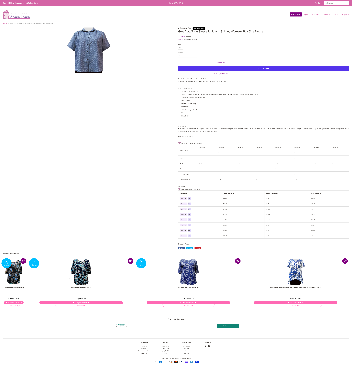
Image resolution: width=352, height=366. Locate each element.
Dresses (326, 14)
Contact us (144, 348)
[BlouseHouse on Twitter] (206, 346)
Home (5, 23)
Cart (319, 3)
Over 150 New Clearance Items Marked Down (20, 3)
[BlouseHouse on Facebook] (209, 346)
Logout (165, 353)
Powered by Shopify (185, 358)
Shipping (180, 40)
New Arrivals (295, 14)
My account (165, 346)
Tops (305, 14)
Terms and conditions (144, 351)
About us (144, 346)
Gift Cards (186, 353)
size (179, 44)
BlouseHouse (175, 358)
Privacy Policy (144, 353)
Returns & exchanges (186, 351)
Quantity (181, 52)
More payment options (221, 74)
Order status (165, 348)
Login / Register (165, 351)
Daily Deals (345, 14)
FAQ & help (186, 346)
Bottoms (315, 14)
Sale (335, 14)
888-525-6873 (176, 3)
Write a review (227, 326)
